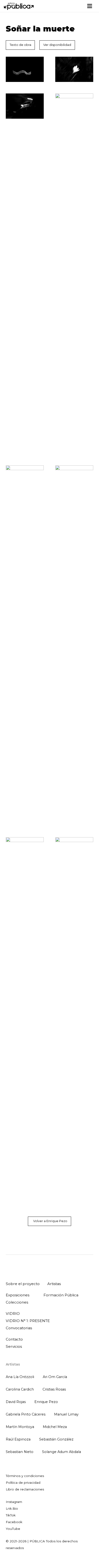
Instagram (14, 1502)
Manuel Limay (66, 1414)
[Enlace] (19, 6)
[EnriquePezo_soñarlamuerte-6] (74, 645)
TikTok (11, 1515)
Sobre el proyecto (23, 1283)
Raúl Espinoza (18, 1439)
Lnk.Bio (12, 1508)
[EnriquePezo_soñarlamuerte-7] (25, 1017)
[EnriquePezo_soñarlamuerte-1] (25, 69)
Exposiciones (17, 1295)
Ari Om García (55, 1377)
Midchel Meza (55, 1427)
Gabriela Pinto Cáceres (25, 1414)
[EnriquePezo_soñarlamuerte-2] (74, 69)
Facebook (14, 1522)
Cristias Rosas (54, 1389)
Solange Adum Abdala (61, 1452)
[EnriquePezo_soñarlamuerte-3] (25, 106)
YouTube (13, 1529)
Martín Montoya (20, 1427)
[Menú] (89, 6)
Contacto (14, 1339)
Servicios (14, 1346)
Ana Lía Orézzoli (20, 1377)
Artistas (54, 1283)
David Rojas (16, 1402)
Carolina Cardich (20, 1389)
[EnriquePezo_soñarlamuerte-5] (25, 645)
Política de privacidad (23, 1482)
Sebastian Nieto (19, 1452)
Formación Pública (60, 1295)
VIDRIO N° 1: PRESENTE (28, 1320)
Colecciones (17, 1302)
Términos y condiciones (25, 1476)
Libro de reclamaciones (25, 1489)
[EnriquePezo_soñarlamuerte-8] (74, 1017)
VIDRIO (13, 1313)
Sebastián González (56, 1439)
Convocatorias (19, 1328)
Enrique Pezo (46, 1402)
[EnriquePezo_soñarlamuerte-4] (74, 273)
